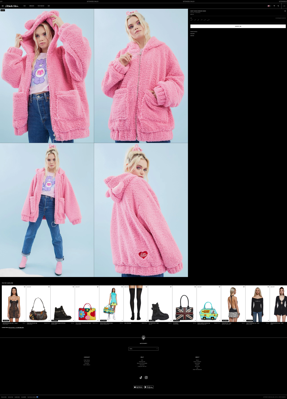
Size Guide (197, 363)
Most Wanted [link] (41, 5)
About (197, 360)
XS (191, 20)
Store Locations (197, 361)
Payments (142, 364)
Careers (197, 364)
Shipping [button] (192, 35)
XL (204, 20)
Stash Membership (197, 369)
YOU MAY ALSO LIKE (7, 283)
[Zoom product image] (47, 76)
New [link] (25, 5)
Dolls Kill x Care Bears (195, 12)
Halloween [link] (31, 5)
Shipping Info (142, 361)
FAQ (142, 360)
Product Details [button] (193, 31)
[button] (92, 1)
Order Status (87, 360)
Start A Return (86, 364)
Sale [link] (49, 5)
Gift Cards (197, 366)
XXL (208, 20)
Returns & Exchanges (142, 363)
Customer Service (142, 366)
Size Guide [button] (192, 33)
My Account (87, 361)
